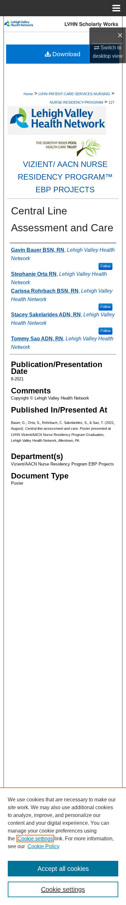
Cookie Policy (43, 846)
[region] (63, 846)
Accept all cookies (63, 868)
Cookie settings (35, 838)
